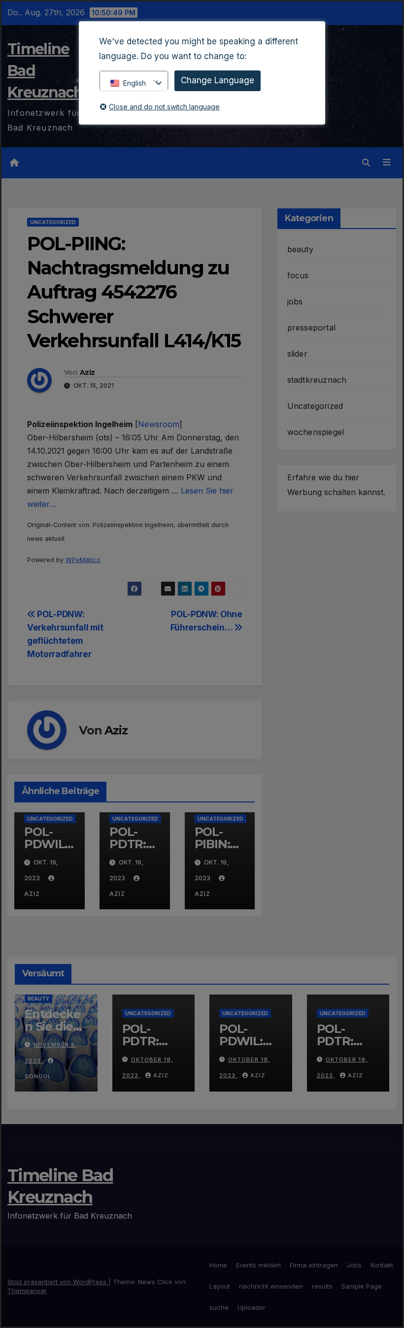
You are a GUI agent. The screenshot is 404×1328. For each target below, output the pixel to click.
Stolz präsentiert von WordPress (57, 1282)
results (322, 1286)
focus (298, 275)
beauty (300, 249)
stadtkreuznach (317, 380)
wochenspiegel (315, 432)
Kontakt (381, 1265)
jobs (295, 301)
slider (297, 354)
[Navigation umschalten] (387, 162)
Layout (219, 1286)
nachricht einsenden (271, 1286)
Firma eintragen (314, 1265)
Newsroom (158, 424)
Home (218, 1265)
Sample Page (361, 1286)
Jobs (354, 1265)
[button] (366, 162)
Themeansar (27, 1291)
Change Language (217, 80)
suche (219, 1307)
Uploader (251, 1307)
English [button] (134, 83)
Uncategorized (53, 222)
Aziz (87, 372)
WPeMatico (83, 560)
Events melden (258, 1265)
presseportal (311, 327)
